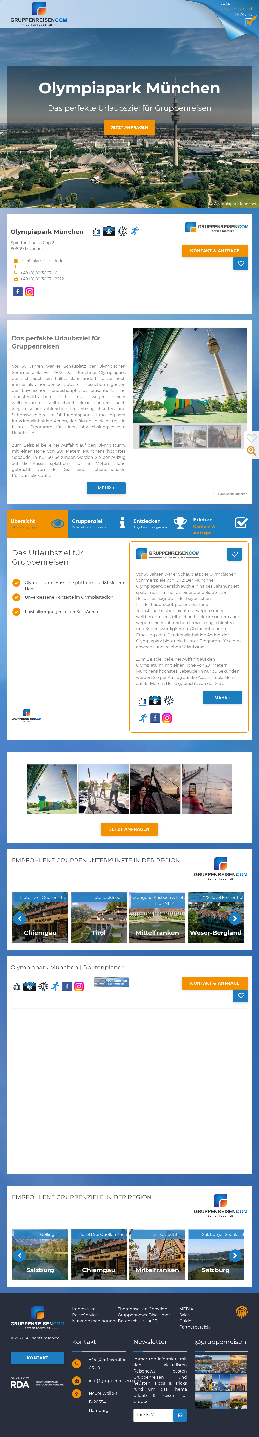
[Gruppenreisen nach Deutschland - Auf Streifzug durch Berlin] (229, 1363)
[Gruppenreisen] (39, 13)
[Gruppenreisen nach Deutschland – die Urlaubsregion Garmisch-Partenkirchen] (229, 1382)
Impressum (84, 1309)
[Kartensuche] (251, 454)
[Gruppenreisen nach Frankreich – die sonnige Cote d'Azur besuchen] (229, 1400)
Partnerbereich (194, 1327)
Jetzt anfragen (129, 127)
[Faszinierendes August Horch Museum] (211, 1382)
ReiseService (85, 1315)
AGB (153, 1321)
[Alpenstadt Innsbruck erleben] (211, 1363)
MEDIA (186, 1309)
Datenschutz (131, 1321)
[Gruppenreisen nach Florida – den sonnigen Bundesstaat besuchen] (211, 1400)
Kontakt (37, 1358)
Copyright (159, 1309)
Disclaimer (159, 1315)
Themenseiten (133, 1309)
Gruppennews (132, 1315)
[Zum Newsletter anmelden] (180, 1415)
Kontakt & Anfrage (215, 250)
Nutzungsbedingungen (96, 1321)
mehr (105, 488)
